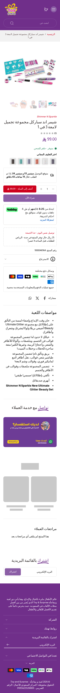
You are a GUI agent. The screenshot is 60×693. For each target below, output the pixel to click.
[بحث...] (12, 23)
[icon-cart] (46, 9)
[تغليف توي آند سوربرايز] (45, 161)
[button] (19, 188)
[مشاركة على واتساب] (30, 298)
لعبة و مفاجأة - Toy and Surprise (26, 681)
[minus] (53, 189)
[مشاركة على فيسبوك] (44, 298)
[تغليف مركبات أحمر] (37, 161)
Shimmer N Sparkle (47, 116)
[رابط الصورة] (30, 432)
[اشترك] (8, 645)
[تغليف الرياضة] (21, 161)
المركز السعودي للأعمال (25, 685)
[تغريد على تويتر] (37, 298)
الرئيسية (51, 34)
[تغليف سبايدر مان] (29, 161)
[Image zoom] (30, 72)
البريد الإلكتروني (47, 644)
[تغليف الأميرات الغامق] (53, 161)
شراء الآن (30, 198)
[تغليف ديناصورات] (13, 161)
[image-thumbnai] (52, 104)
